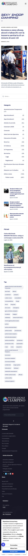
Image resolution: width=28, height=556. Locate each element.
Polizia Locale (10, 177)
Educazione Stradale (10, 138)
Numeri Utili (5, 481)
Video (3, 491)
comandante (18, 298)
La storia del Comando (7, 433)
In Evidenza (7, 146)
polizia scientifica (9, 340)
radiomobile (19, 343)
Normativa (7, 153)
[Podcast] (10, 474)
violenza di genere (9, 381)
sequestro (19, 347)
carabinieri (8, 294)
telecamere (8, 368)
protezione (19, 340)
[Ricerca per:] (14, 96)
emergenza (16, 307)
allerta (14, 291)
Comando (7, 130)
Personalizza (13, 545)
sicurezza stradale (10, 361)
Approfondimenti (9, 115)
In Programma (8, 149)
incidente (7, 314)
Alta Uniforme (5, 441)
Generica (6, 142)
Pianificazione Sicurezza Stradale (14, 164)
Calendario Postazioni (7, 484)
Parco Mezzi (5, 446)
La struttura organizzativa (8, 436)
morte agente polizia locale (12, 320)
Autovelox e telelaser (8, 459)
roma (12, 347)
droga (17, 301)
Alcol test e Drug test (8, 462)
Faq (3, 496)
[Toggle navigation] (22, 3)
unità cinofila (8, 378)
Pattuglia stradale (7, 468)
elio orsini (7, 307)
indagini (15, 314)
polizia (6, 324)
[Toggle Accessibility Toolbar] (3, 544)
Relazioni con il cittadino (11, 170)
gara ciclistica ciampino (11, 311)
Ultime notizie (8, 174)
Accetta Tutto (14, 551)
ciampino (16, 294)
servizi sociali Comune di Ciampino (11, 351)
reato (6, 347)
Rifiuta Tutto (13, 548)
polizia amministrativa (10, 327)
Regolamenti (9, 160)
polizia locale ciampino (11, 334)
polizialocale (18, 330)
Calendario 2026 (9, 126)
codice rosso (8, 298)
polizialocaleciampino (10, 337)
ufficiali (20, 374)
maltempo (7, 317)
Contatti (4, 448)
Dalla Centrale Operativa (11, 134)
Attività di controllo (9, 123)
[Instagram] (8, 474)
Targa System (6, 471)
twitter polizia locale (10, 374)
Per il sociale (5, 443)
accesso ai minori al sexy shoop (9, 27)
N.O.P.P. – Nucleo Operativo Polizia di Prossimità (12, 465)
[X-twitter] (4, 474)
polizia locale (8, 330)
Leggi (7, 156)
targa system (17, 365)
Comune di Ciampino (7, 494)
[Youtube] (13, 474)
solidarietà (8, 365)
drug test (13, 304)
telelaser (16, 368)
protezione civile (9, 343)
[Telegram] (6, 474)
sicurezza (7, 355)
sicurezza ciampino (10, 358)
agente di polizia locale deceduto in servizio (13, 287)
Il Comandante (5, 438)
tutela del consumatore (11, 371)
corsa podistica (9, 301)
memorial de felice (17, 317)
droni (6, 304)
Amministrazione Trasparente (13, 109)
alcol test (7, 291)
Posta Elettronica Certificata (9, 489)
